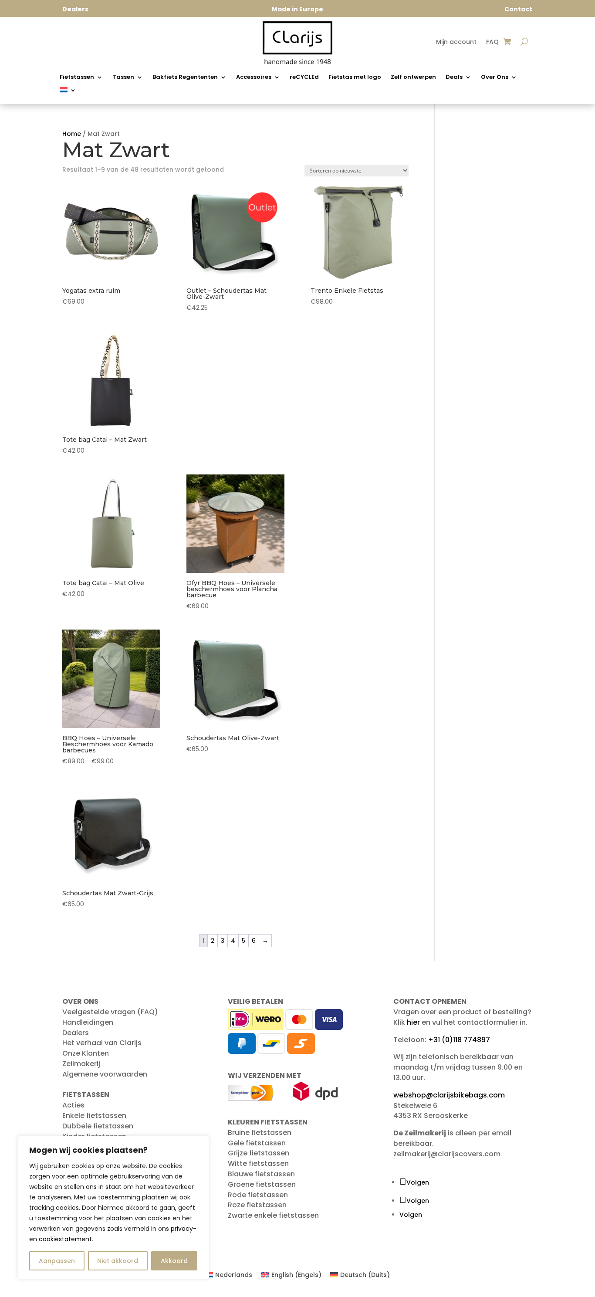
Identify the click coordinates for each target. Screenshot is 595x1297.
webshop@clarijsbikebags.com (449, 1095)
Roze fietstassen (257, 1205)
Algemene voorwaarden (104, 1074)
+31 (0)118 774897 (459, 1040)
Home (71, 133)
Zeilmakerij (81, 1064)
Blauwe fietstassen (261, 1174)
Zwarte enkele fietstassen (273, 1215)
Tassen (123, 77)
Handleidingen (87, 1022)
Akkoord (174, 1260)
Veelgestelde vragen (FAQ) (110, 1012)
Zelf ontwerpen (413, 77)
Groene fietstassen (262, 1184)
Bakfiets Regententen (185, 77)
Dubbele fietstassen (97, 1126)
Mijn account (456, 42)
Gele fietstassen (257, 1143)
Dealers (75, 1033)
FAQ (492, 42)
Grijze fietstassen (258, 1153)
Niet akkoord (117, 1260)
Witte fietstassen (258, 1163)
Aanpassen (57, 1260)
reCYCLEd (304, 77)
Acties (73, 1105)
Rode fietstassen (258, 1195)
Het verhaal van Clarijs (102, 1043)
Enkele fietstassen (94, 1116)
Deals (454, 77)
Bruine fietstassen (259, 1133)
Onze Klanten (85, 1053)
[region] (113, 1208)
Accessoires (253, 77)
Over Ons (494, 77)
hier (413, 1022)
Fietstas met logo (354, 77)
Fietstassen (77, 77)
